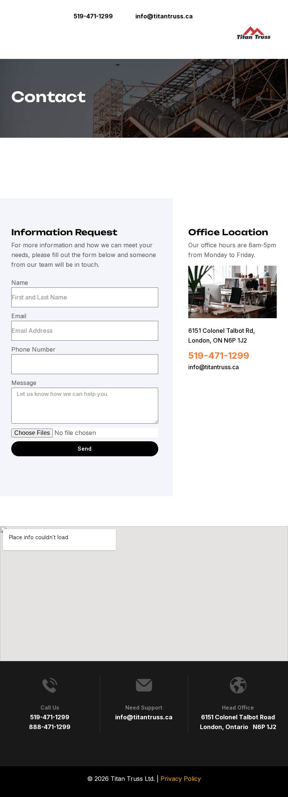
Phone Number (33, 349)
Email (18, 316)
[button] (209, 16)
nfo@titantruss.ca (214, 367)
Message (23, 382)
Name (19, 282)
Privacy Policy (180, 778)
